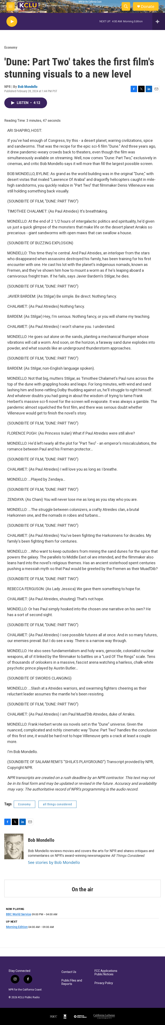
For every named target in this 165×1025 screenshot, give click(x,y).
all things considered (57, 804)
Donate (147, 6)
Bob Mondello (27, 86)
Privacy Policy (104, 983)
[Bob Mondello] (14, 846)
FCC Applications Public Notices (106, 972)
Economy (10, 47)
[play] (11, 21)
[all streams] (158, 21)
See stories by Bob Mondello (54, 862)
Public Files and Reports (71, 982)
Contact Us (68, 972)
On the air (82, 889)
